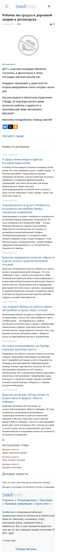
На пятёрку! (28, 487)
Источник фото (8, 64)
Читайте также (13, 136)
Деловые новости (10, 449)
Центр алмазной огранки (14, 453)
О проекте (8, 500)
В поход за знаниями (44, 487)
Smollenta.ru (9, 512)
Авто (19, 24)
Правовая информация (18, 503)
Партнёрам (46, 500)
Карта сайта (42, 503)
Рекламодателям (26, 500)
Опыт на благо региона (13, 460)
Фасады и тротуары (12, 467)
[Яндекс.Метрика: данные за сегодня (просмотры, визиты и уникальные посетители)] (26, 549)
